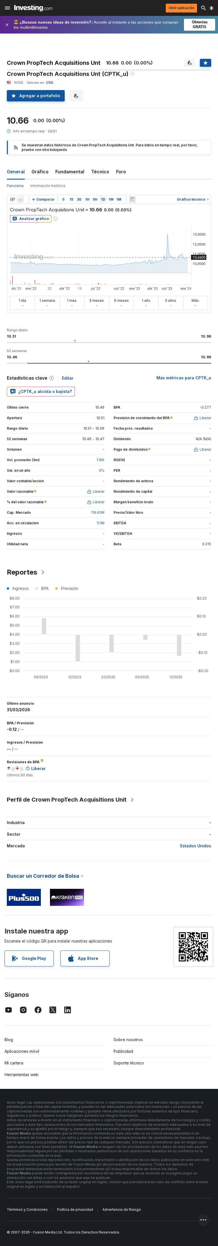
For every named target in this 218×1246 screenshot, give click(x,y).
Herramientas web (22, 1074)
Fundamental (69, 171)
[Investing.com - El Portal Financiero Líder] (33, 8)
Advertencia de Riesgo (121, 1209)
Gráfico (40, 171)
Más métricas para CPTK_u (183, 377)
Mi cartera (14, 1062)
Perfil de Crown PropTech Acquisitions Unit (67, 799)
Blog (9, 1039)
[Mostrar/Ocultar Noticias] (132, 199)
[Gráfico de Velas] (12, 199)
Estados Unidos (195, 845)
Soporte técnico (129, 1062)
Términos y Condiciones (27, 1209)
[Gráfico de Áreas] (20, 199)
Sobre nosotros (128, 1039)
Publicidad (123, 1051)
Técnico (100, 171)
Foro (121, 171)
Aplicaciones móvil (22, 1051)
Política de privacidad (75, 1209)
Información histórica (47, 186)
